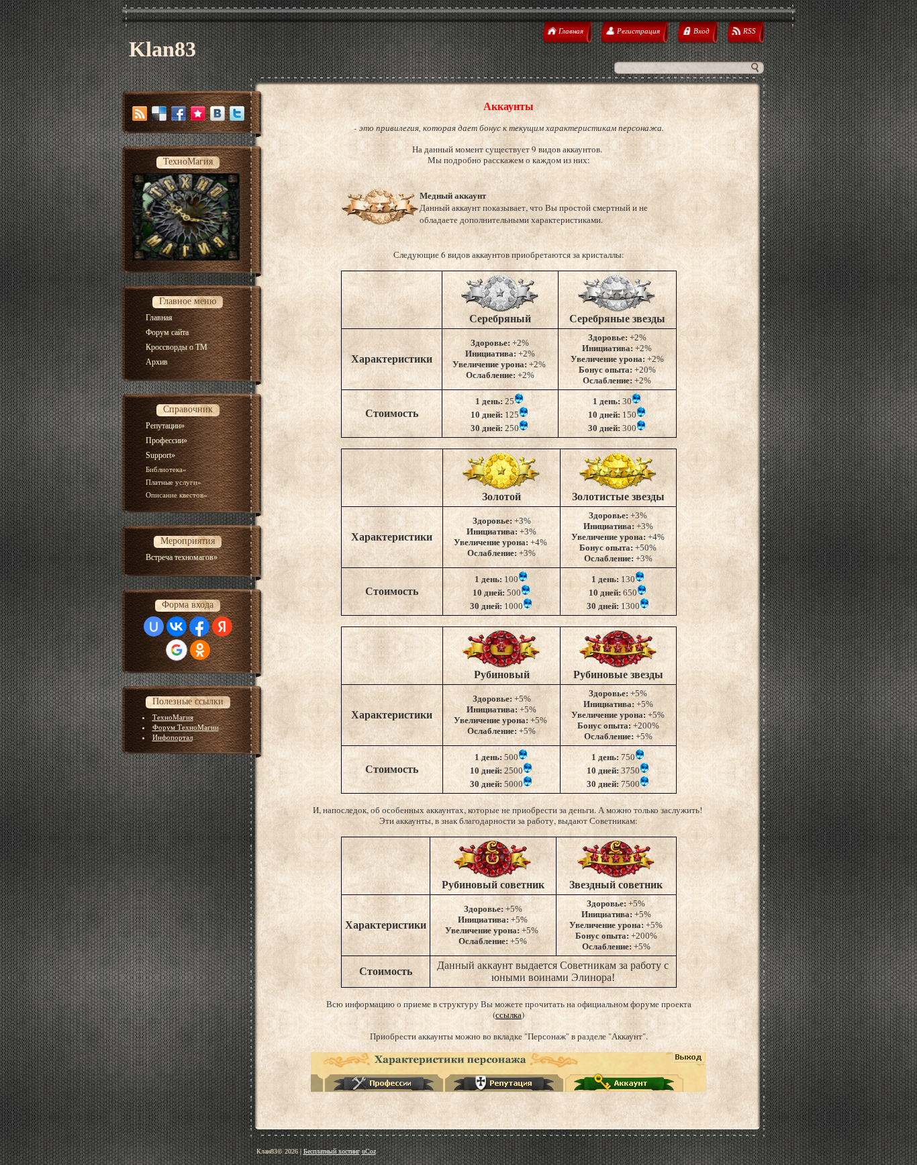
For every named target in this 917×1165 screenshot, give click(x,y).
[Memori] (198, 113)
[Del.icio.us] (159, 113)
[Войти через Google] (176, 650)
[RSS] (139, 113)
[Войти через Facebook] (199, 626)
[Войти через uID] (154, 626)
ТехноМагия (172, 717)
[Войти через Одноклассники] (200, 650)
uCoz (369, 1151)
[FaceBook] (178, 113)
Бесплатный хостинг (331, 1151)
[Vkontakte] (217, 113)
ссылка (508, 1015)
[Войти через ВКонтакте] (176, 626)
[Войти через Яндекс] (222, 626)
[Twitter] (237, 113)
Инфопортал (172, 737)
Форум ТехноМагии (185, 727)
